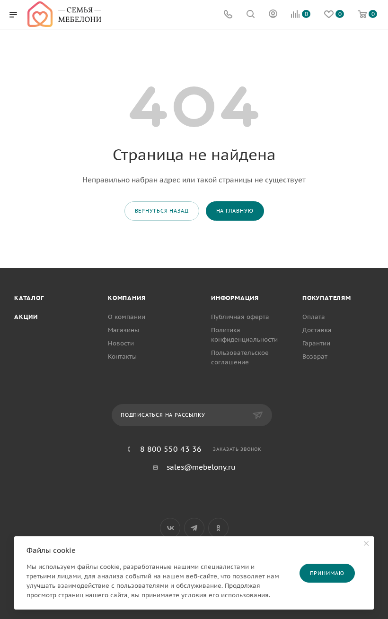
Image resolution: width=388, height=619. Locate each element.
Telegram (194, 528)
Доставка (317, 330)
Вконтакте (170, 528)
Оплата (313, 317)
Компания (126, 298)
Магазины (123, 330)
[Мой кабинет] (273, 14)
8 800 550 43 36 (171, 449)
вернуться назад (162, 210)
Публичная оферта (240, 317)
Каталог (29, 298)
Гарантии (316, 343)
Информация (235, 298)
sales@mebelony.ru (201, 467)
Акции (26, 317)
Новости (121, 343)
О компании (126, 317)
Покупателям (326, 298)
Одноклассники (218, 528)
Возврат (314, 356)
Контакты (122, 356)
